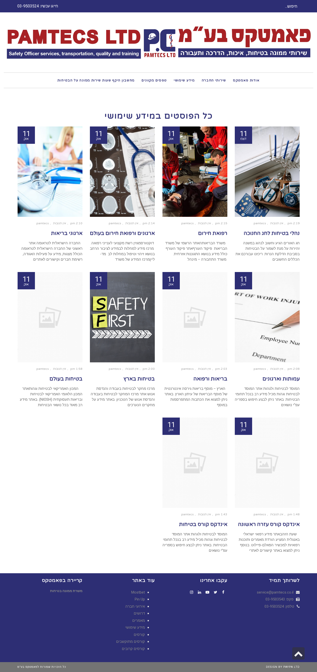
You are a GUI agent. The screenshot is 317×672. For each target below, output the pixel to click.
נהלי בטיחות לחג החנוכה (272, 233)
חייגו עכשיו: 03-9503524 (37, 6)
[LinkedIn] (199, 592)
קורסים (139, 634)
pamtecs (260, 223)
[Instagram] (191, 592)
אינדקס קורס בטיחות (203, 524)
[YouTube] (207, 592)
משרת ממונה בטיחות (66, 591)
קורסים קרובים (133, 649)
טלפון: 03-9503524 (279, 606)
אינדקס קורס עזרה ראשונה (269, 524)
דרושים (139, 613)
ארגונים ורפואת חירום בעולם (122, 233)
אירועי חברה (135, 606)
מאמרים (138, 620)
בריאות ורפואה (210, 379)
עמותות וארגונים (281, 379)
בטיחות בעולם (66, 379)
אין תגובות (276, 223)
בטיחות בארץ (139, 379)
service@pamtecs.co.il (275, 592)
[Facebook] (223, 592)
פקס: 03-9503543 (279, 599)
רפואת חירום (212, 233)
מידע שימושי (135, 627)
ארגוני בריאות (66, 233)
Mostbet (138, 592)
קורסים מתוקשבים (130, 641)
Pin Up (140, 599)
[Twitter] (215, 592)
